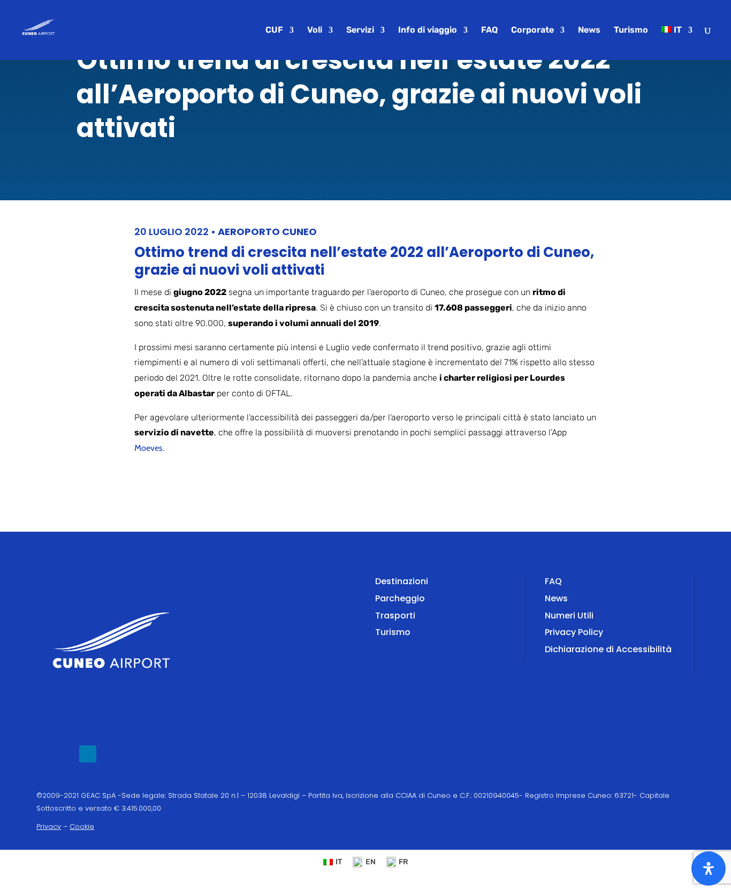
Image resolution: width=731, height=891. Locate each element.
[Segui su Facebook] (45, 753)
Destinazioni (401, 581)
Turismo (631, 30)
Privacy (48, 826)
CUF (274, 30)
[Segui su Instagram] (66, 753)
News (589, 30)
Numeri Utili (569, 615)
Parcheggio (400, 598)
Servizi (360, 30)
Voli (314, 30)
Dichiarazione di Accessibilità (608, 649)
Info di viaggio (427, 30)
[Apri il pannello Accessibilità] (708, 868)
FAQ (489, 30)
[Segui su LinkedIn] (87, 753)
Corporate (532, 30)
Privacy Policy (574, 632)
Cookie (82, 826)
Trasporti (395, 615)
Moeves (148, 448)
